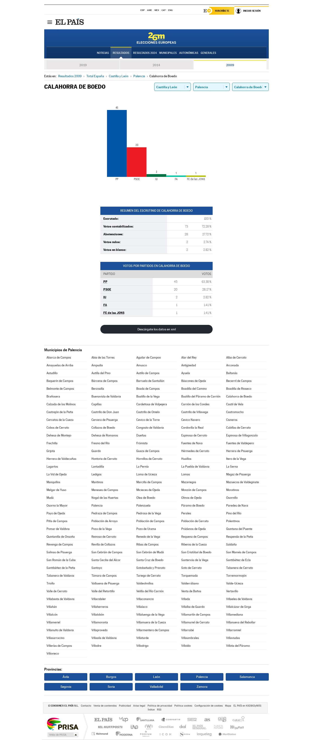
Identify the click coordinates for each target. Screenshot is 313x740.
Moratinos (232, 490)
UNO (135, 727)
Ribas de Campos (147, 544)
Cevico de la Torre (148, 420)
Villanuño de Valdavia (60, 630)
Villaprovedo (99, 630)
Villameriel (53, 622)
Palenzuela (143, 505)
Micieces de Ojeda (148, 490)
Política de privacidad (160, 705)
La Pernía (142, 466)
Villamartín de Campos (195, 614)
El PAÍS (103, 720)
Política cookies (183, 705)
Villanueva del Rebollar (240, 622)
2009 (230, 65)
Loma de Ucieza (146, 474)
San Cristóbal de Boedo (196, 552)
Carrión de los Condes (195, 404)
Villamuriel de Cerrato (195, 622)
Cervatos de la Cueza (60, 420)
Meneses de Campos (104, 490)
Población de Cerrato (195, 521)
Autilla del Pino (100, 373)
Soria (111, 686)
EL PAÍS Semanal (199, 727)
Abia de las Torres (103, 357)
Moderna (123, 734)
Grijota (51, 451)
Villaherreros (99, 606)
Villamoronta (99, 622)
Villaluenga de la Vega (150, 614)
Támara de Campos (104, 575)
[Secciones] (49, 21)
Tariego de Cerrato (148, 575)
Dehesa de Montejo (59, 435)
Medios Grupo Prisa (62, 734)
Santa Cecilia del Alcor (106, 560)
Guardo (96, 451)
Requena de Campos (194, 536)
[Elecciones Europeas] (156, 38)
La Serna (232, 466)
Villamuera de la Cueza (151, 622)
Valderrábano (190, 583)
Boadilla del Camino (194, 388)
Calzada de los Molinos (61, 404)
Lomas (185, 474)
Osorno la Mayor (57, 505)
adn (220, 720)
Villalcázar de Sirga (238, 606)
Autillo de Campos (147, 373)
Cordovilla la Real (192, 427)
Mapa (228, 705)
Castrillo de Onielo (148, 412)
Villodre (96, 645)
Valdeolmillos (144, 583)
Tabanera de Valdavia (60, 575)
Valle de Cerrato (57, 591)
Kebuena (233, 727)
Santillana (146, 720)
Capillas (96, 404)
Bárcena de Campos (104, 381)
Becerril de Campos (239, 381)
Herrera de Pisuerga (239, 451)
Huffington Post (109, 727)
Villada (185, 599)
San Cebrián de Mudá (150, 552)
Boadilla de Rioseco (238, 388)
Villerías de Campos (59, 645)
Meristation (226, 734)
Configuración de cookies (209, 705)
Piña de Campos (57, 521)
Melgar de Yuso (56, 490)
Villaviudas (233, 638)
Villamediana (234, 614)
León (156, 677)
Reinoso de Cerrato (103, 536)
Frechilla (52, 443)
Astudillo (52, 373)
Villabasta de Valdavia (60, 599)
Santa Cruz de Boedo (149, 560)
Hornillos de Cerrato (149, 458)
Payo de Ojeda (56, 513)
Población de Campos (150, 521)
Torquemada (189, 575)
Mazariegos (188, 482)
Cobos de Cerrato (58, 427)
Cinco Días (165, 727)
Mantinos (97, 482)
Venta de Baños (191, 591)
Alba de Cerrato (236, 357)
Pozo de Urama (146, 529)
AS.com (205, 720)
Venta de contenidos (105, 705)
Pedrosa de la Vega (148, 513)
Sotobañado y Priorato (150, 568)
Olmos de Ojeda (191, 497)
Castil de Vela (234, 404)
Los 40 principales (125, 720)
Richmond (100, 734)
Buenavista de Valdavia (106, 396)
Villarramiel (233, 630)
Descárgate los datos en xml (156, 329)
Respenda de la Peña (239, 536)
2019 (83, 65)
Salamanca (247, 677)
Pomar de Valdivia (58, 529)
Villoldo (186, 645)
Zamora (202, 686)
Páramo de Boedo (192, 505)
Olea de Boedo (145, 497)
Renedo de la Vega (148, 536)
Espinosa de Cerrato (194, 435)
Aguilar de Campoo (148, 357)
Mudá (50, 497)
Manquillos (53, 482)
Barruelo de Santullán (150, 381)
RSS (159, 709)
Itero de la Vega (236, 458)
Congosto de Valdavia (150, 427)
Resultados (121, 53)
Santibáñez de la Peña (61, 568)
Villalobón (97, 614)
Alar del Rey (189, 357)
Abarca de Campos (59, 357)
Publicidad (125, 705)
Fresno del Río (100, 443)
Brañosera (53, 396)
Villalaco (141, 606)
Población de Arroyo (104, 521)
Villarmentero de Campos (152, 630)
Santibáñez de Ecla (238, 560)
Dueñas (141, 435)
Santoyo (96, 568)
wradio (148, 727)
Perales (186, 513)
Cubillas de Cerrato (238, 427)
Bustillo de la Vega (148, 396)
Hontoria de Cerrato (104, 458)
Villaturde (142, 638)
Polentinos (233, 521)
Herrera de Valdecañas (61, 458)
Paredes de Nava (237, 505)
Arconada (232, 365)
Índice (151, 709)
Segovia (65, 686)
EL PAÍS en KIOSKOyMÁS (247, 705)
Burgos (111, 677)
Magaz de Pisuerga (238, 474)
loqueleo (204, 734)
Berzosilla (97, 388)
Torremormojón (236, 575)
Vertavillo (232, 591)
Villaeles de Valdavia (239, 599)
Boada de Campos (148, 388)
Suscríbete (222, 10)
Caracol (237, 720)
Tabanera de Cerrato (239, 568)
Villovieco (53, 653)
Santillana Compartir (170, 720)
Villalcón (52, 614)
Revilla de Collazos (103, 544)
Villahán (52, 606)
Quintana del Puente (239, 529)
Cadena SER (191, 720)
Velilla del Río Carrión (150, 591)
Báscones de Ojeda (193, 381)
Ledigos (96, 474)
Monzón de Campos (193, 490)
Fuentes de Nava (192, 443)
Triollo (51, 583)
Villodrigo (142, 645)
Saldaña (231, 544)
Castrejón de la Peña (60, 412)
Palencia (97, 505)
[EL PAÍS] (70, 21)
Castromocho (235, 412)
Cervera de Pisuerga (104, 420)
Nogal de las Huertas (104, 497)
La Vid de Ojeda (57, 474)
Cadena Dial (183, 727)
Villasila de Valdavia (104, 638)
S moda (184, 734)
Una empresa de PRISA (62, 723)
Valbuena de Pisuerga (105, 583)
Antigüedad (188, 365)
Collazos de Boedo (103, 427)
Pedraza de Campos (104, 513)
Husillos (186, 458)
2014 (156, 65)
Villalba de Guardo (193, 606)
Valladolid (156, 686)
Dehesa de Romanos (104, 435)
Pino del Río (233, 513)
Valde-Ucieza (234, 583)
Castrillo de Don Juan (105, 412)
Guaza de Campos (147, 451)
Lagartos (52, 466)
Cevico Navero (190, 420)
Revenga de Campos (60, 544)
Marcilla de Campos (149, 482)
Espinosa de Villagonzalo (242, 435)
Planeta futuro (216, 727)
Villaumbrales (190, 638)
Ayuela (185, 373)
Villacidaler (98, 599)
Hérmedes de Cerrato (195, 451)
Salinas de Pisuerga (59, 552)
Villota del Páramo (238, 645)
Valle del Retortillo (103, 591)
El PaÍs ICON (165, 734)
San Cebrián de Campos (106, 552)
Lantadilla (97, 466)
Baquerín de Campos (60, 381)
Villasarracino (55, 638)
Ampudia (97, 365)
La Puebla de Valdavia (195, 466)
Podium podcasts (145, 734)
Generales (208, 53)
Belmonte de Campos (60, 388)
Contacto (86, 705)
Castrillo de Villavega (194, 412)
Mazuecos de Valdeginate (242, 482)
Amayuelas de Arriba (60, 365)
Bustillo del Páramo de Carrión (200, 396)
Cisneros (231, 420)
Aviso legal (139, 705)
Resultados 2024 (145, 53)
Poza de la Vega (101, 529)
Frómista (142, 443)
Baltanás (231, 373)
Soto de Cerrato (191, 568)
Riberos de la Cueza (194, 544)
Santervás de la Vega (194, 560)
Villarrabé (187, 630)
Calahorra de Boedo (239, 396)
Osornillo (232, 497)
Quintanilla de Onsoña (61, 536)
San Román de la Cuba (61, 560)
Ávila (66, 677)
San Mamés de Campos (241, 552)
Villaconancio (145, 599)
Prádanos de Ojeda (193, 529)
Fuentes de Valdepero (240, 443)
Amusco (141, 365)
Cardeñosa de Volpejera (151, 404)
